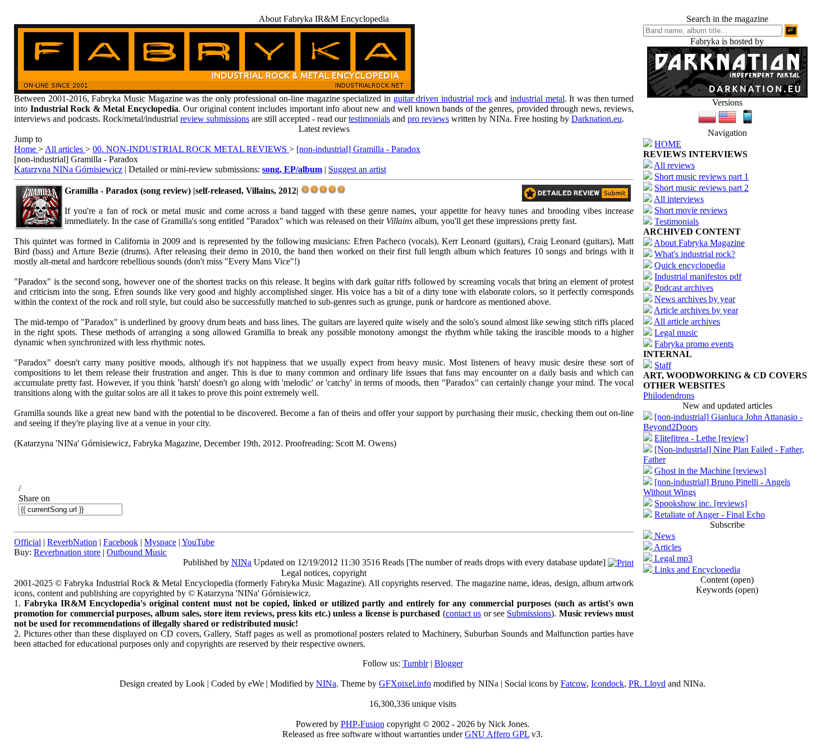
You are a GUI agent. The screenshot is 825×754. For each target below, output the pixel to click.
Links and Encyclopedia (696, 569)
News (663, 536)
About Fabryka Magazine (699, 243)
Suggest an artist (357, 169)
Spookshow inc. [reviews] (700, 503)
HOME (667, 144)
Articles (666, 547)
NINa (241, 562)
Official (27, 542)
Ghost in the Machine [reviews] (710, 471)
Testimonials (676, 221)
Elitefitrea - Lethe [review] (701, 438)
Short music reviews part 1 (701, 176)
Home (26, 149)
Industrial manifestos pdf (697, 276)
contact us (463, 613)
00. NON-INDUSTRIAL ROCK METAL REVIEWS (191, 149)
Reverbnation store (67, 552)
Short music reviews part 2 (701, 188)
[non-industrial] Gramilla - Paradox (358, 149)
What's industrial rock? (694, 254)
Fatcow (573, 683)
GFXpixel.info (405, 683)
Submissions (529, 613)
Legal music (676, 332)
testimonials (369, 119)
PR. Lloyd (647, 683)
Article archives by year (696, 310)
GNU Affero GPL (497, 734)
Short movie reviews (690, 210)
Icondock (607, 683)
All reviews (674, 165)
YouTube (198, 542)
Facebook (120, 542)
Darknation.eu (596, 119)
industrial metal (537, 98)
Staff (662, 365)
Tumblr (415, 663)
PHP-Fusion (362, 724)
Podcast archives (683, 288)
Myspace (160, 542)
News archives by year (694, 299)
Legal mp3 (672, 558)
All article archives (687, 321)
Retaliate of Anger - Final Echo (709, 514)
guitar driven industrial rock (442, 98)
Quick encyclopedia (689, 265)
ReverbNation (72, 542)
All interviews (679, 199)
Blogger (448, 663)
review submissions (214, 119)
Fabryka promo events (694, 344)
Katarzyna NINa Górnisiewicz (68, 169)
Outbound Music (137, 552)
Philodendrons (668, 395)
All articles (65, 149)
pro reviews (428, 119)
